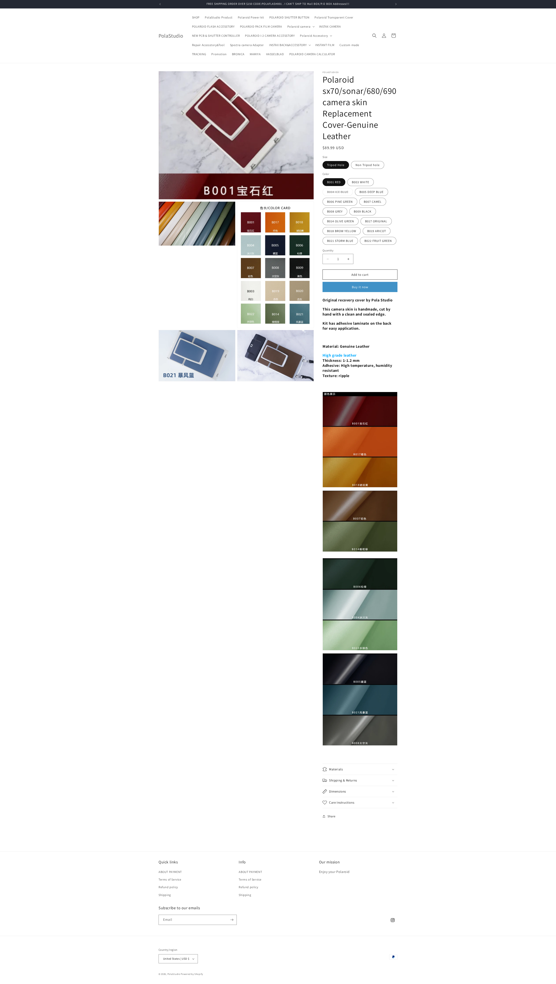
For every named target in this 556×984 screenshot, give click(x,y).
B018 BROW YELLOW (341, 231)
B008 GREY (335, 211)
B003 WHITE (360, 182)
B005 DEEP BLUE (371, 192)
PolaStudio (173, 974)
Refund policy (168, 887)
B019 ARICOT (376, 231)
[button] (300, 26)
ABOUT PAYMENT (170, 872)
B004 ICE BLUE (340, 193)
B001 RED (334, 182)
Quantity (328, 250)
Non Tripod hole (368, 165)
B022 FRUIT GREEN (378, 241)
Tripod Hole (335, 165)
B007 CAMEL (373, 202)
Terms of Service (170, 879)
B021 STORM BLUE (340, 241)
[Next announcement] (396, 4)
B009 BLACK (362, 211)
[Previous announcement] (160, 4)
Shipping (165, 895)
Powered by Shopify (192, 974)
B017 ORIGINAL (376, 221)
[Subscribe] (232, 920)
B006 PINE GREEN (340, 202)
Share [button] (332, 816)
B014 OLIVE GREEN (340, 221)
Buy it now (360, 287)
